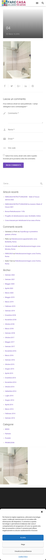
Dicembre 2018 (10, 315)
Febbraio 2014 (10, 413)
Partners (8, 434)
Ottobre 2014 (9, 387)
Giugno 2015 (9, 369)
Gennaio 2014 (10, 418)
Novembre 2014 (10, 382)
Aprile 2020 (9, 288)
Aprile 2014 (9, 405)
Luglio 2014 (9, 396)
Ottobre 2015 (9, 364)
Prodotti (8, 438)
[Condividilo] (5, 86)
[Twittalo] (11, 86)
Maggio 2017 (9, 342)
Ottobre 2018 (9, 324)
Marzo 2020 (9, 293)
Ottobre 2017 (9, 337)
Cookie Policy (23, 557)
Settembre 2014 (10, 391)
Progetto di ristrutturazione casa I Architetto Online (23, 216)
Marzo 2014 (9, 409)
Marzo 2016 (9, 355)
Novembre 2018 (10, 320)
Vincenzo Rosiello (11, 246)
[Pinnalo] (31, 86)
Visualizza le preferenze (23, 551)
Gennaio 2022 (10, 275)
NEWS (7, 429)
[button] (42, 512)
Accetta (23, 538)
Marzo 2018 (9, 328)
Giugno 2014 (9, 400)
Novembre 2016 (10, 351)
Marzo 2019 (9, 302)
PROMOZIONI (9, 443)
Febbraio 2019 (10, 306)
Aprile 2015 (9, 373)
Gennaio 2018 (10, 333)
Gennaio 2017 (10, 346)
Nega (23, 544)
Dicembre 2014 (10, 378)
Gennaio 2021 (10, 279)
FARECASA (9, 253)
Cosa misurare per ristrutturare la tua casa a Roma (22, 220)
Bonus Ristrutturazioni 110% (15, 211)
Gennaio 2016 (10, 360)
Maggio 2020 (9, 284)
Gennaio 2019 (10, 311)
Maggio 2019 (9, 297)
